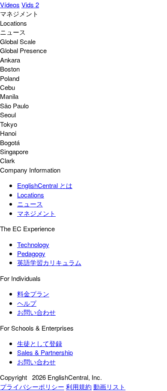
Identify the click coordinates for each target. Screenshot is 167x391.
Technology (33, 244)
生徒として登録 (39, 343)
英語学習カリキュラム (49, 262)
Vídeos (10, 4)
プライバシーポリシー (32, 386)
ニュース (30, 203)
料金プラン (33, 293)
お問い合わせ (36, 311)
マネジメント (36, 213)
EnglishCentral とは (44, 185)
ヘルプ (26, 302)
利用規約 (79, 386)
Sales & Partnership (45, 352)
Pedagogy (31, 253)
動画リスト (109, 386)
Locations (30, 194)
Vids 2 (30, 4)
